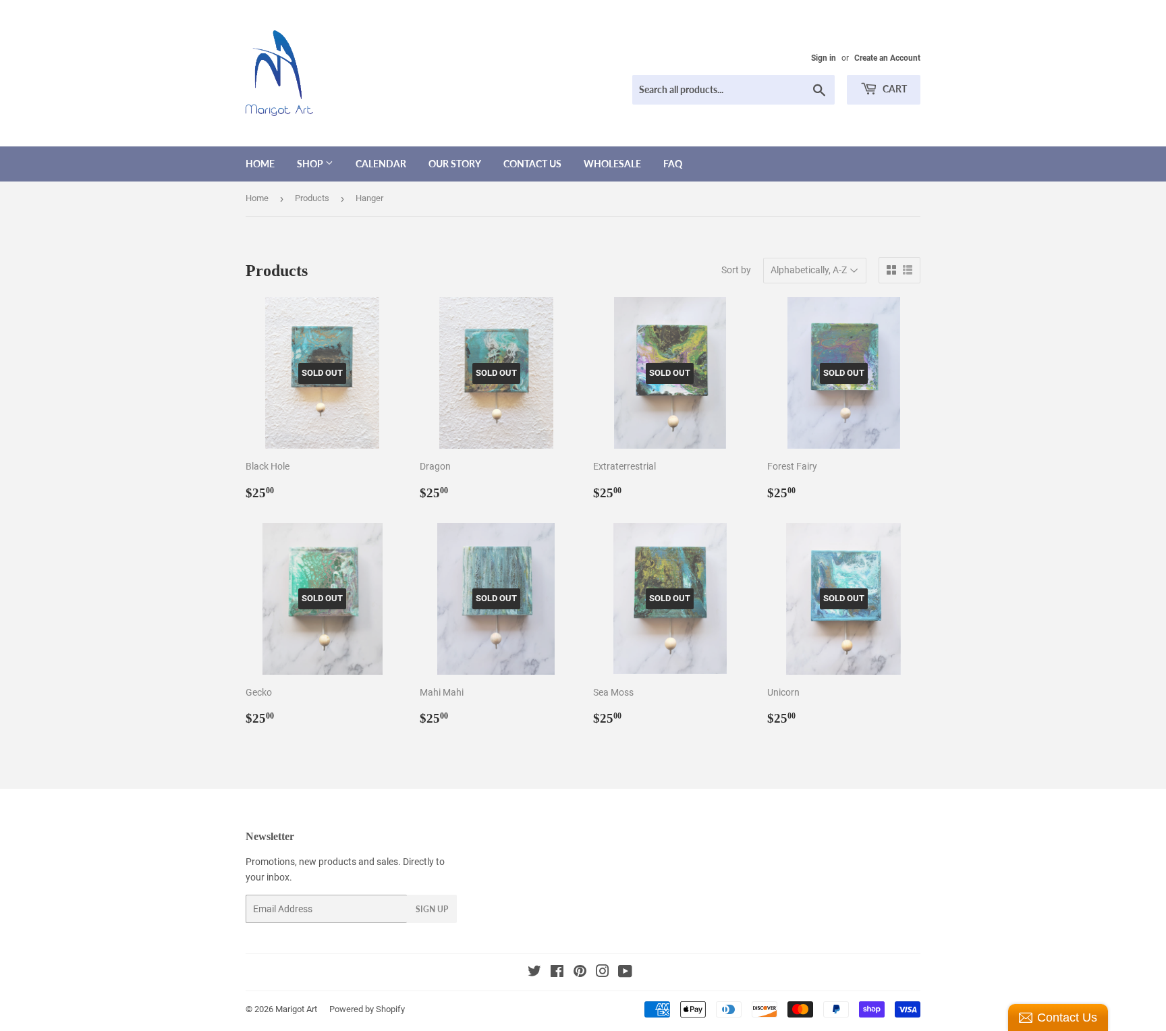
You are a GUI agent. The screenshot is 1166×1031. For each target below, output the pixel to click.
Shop (311, 163)
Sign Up (432, 909)
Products (312, 198)
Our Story (454, 163)
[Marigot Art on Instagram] (602, 973)
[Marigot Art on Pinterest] (580, 973)
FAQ (672, 163)
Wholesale (612, 163)
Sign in (823, 58)
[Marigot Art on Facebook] (557, 973)
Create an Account (887, 58)
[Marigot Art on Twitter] (534, 973)
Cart (894, 88)
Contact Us (532, 163)
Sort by (736, 269)
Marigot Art (296, 1009)
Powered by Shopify (367, 1009)
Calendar (381, 163)
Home (260, 163)
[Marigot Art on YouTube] (625, 973)
